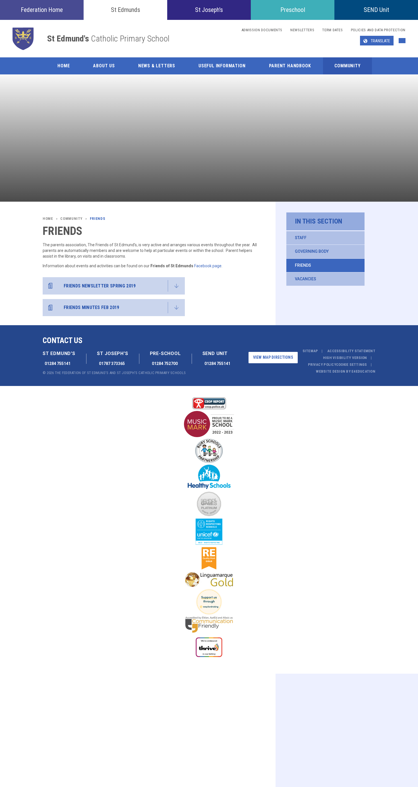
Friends (303, 265)
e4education (363, 371)
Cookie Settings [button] (351, 364)
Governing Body (312, 251)
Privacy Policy (322, 364)
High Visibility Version (345, 358)
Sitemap (310, 351)
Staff (301, 237)
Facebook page (208, 266)
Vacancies (305, 279)
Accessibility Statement (351, 351)
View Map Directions (273, 357)
